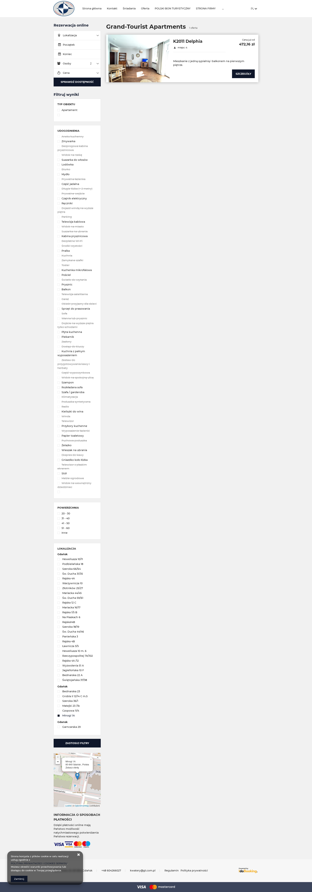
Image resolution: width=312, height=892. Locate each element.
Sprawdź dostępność (77, 82)
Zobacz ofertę (72, 767)
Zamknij (19, 878)
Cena (66, 73)
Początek (69, 44)
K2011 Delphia (187, 41)
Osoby (67, 63)
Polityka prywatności (194, 870)
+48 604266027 (111, 870)
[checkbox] (77, 110)
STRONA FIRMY (206, 8)
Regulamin (171, 870)
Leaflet (68, 805)
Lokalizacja (70, 35)
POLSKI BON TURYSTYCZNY (172, 8)
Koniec (67, 54)
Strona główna (91, 8)
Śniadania (129, 8)
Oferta (145, 8)
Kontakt (112, 8)
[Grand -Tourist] (65, 8)
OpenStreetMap (82, 805)
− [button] (58, 762)
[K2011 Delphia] (138, 58)
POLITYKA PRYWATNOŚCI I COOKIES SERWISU (39, 863)
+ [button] (58, 757)
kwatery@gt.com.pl (142, 870)
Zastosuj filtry (77, 743)
